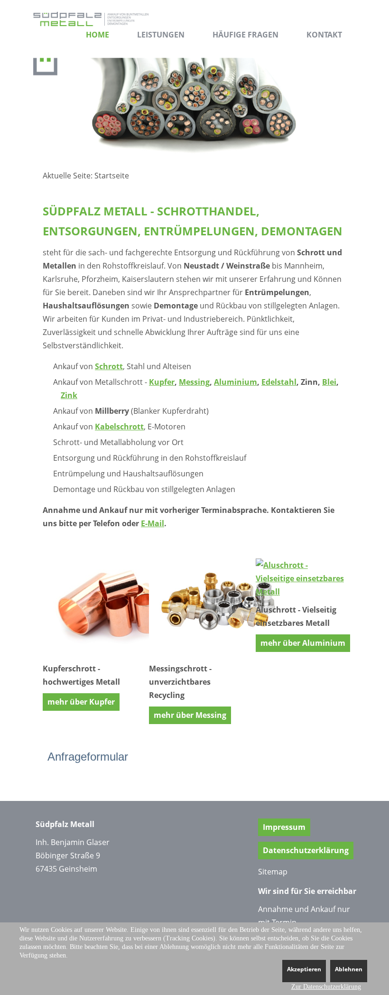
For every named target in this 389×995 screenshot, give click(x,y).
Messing (194, 382)
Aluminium (235, 382)
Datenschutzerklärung (306, 850)
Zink (69, 395)
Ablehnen (348, 969)
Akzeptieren (304, 969)
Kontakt (324, 34)
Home (97, 34)
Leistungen (161, 34)
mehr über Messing (190, 715)
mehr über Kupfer (81, 702)
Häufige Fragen (245, 34)
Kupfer (162, 382)
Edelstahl (278, 382)
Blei (329, 382)
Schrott (109, 366)
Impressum (284, 827)
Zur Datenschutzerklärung (326, 986)
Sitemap (272, 871)
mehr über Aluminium (302, 643)
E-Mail (152, 523)
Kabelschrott (119, 426)
